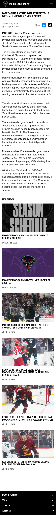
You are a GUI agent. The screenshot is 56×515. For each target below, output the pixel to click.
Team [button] (4, 500)
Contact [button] (6, 511)
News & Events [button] (9, 495)
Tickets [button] (5, 505)
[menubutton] (51, 4)
